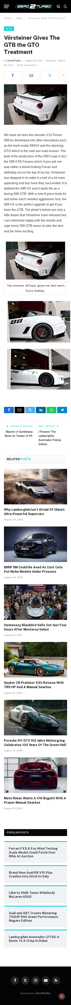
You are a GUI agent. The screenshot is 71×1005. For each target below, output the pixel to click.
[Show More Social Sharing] (63, 75)
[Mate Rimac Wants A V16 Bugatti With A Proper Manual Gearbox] (35, 775)
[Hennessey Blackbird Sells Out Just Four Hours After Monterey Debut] (35, 602)
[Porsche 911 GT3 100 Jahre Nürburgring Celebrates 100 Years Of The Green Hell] (35, 717)
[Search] (58, 6)
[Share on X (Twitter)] (50, 75)
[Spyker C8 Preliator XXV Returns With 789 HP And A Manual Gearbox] (35, 660)
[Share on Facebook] (12, 75)
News (9, 28)
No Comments (28, 65)
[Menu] (6, 6)
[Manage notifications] (62, 996)
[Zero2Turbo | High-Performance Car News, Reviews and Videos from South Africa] (34, 6)
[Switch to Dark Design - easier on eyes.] (65, 6)
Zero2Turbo (14, 60)
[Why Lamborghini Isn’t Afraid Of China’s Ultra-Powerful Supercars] (35, 486)
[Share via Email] (31, 75)
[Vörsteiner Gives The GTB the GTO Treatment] (35, 123)
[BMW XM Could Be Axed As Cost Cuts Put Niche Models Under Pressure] (35, 544)
